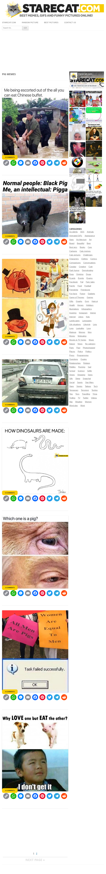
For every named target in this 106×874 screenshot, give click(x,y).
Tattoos (88, 386)
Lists (95, 324)
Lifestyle (86, 324)
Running (81, 367)
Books (82, 247)
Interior (93, 313)
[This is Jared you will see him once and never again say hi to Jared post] (94, 199)
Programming (82, 355)
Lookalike (80, 328)
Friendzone (85, 290)
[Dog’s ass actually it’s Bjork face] (77, 132)
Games (90, 297)
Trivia (95, 394)
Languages (87, 321)
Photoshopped (89, 348)
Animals (90, 232)
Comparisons (75, 263)
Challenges (88, 255)
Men (90, 332)
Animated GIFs (75, 236)
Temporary (73, 390)
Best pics (73, 247)
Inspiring (72, 313)
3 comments (10, 236)
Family (72, 286)
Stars (71, 386)
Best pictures (51, 23)
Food (80, 286)
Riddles (72, 367)
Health (72, 305)
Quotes (84, 359)
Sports (80, 382)
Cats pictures (75, 255)
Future (82, 294)
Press (71, 355)
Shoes (72, 375)
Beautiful (80, 243)
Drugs (88, 274)
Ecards (72, 278)
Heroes (80, 305)
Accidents (73, 232)
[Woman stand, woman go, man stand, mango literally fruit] (94, 182)
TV (79, 398)
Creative (82, 267)
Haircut (95, 301)
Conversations (89, 263)
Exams (89, 278)
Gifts (71, 301)
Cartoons (73, 251)
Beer (89, 243)
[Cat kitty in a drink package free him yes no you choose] (77, 99)
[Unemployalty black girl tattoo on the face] (77, 149)
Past (78, 348)
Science (81, 371)
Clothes (84, 259)
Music (91, 340)
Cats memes (85, 251)
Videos (94, 398)
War (71, 402)
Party (71, 348)
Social (71, 382)
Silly (71, 379)
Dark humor (74, 270)
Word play (73, 406)
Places (72, 352)
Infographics (86, 309)
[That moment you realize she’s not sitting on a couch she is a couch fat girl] (94, 132)
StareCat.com (9, 23)
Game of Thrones (76, 297)
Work (82, 406)
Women (88, 402)
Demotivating (87, 270)
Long (71, 328)
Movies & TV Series (77, 340)
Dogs (71, 274)
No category (90, 344)
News (80, 344)
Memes (82, 332)
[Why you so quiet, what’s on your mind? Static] (77, 182)
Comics (93, 259)
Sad (89, 367)
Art (90, 240)
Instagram (83, 313)
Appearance (90, 236)
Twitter (85, 398)
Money (72, 336)
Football (87, 286)
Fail (81, 282)
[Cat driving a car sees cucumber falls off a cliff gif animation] (77, 199)
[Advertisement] (53, 50)
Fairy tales (90, 282)
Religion (86, 363)
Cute (91, 267)
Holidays (89, 305)
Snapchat (87, 379)
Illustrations (74, 309)
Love (89, 328)
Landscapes (74, 321)
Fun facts (73, 294)
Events (81, 278)
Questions (73, 359)
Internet (72, 317)
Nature (72, 344)
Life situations (75, 324)
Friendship (73, 290)
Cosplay (72, 267)
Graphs (79, 301)
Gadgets (91, 294)
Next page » (35, 860)
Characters (74, 259)
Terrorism (85, 390)
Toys (77, 394)
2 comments (10, 336)
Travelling (86, 394)
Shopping (81, 375)
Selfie (89, 371)
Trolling (72, 398)
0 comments (10, 157)
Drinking (79, 274)
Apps (71, 240)
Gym (87, 301)
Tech (96, 386)
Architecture (81, 240)
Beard (71, 243)
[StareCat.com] (53, 9)
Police (80, 352)
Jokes (80, 317)
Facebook (73, 282)
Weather (78, 402)
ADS (82, 232)
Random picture (30, 23)
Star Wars (89, 382)
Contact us (70, 23)
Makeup (72, 332)
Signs (90, 375)
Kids (88, 317)
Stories (79, 386)
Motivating (82, 336)
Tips (71, 394)
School (72, 371)
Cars (90, 247)
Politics (88, 352)
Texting (94, 390)
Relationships (75, 363)
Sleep (77, 379)
